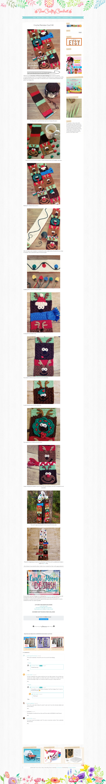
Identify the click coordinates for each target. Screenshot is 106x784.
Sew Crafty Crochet (48, 609)
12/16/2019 (39, 655)
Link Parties (65, 17)
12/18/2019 (36, 703)
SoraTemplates (59, 767)
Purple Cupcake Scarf (43, 649)
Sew (43, 17)
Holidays (58, 17)
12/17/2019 (44, 665)
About (38, 17)
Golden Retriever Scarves (30, 649)
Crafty (47, 17)
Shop (71, 17)
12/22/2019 (33, 711)
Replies (29, 663)
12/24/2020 (34, 718)
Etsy (45, 563)
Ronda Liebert (30, 674)
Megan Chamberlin (30, 703)
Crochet (52, 17)
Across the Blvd (48, 607)
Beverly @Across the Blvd (32, 655)
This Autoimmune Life (39, 609)
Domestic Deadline (40, 607)
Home (34, 17)
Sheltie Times (29, 718)
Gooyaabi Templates (72, 767)
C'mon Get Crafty (50, 596)
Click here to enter (43, 619)
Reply (28, 659)
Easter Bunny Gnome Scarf (57, 649)
